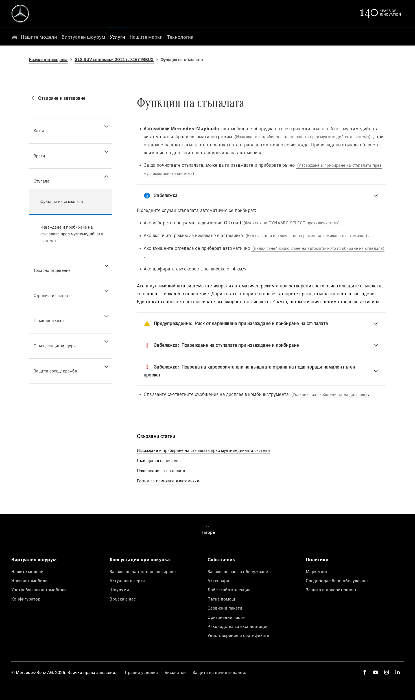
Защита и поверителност (331, 589)
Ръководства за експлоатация (237, 626)
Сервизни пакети (224, 608)
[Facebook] (364, 672)
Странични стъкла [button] (51, 295)
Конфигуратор (25, 599)
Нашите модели (27, 571)
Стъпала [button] (41, 181)
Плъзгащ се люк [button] (49, 321)
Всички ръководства (48, 59)
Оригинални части (226, 617)
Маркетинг (316, 571)
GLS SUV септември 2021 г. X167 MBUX (114, 59)
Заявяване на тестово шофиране (143, 571)
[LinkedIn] (397, 672)
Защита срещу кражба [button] (55, 371)
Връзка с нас (123, 599)
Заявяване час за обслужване (237, 571)
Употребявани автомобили (38, 589)
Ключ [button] (39, 131)
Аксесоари (218, 580)
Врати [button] (39, 156)
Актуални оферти (127, 580)
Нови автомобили (29, 580)
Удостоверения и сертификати (238, 635)
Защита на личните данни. (219, 672)
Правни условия (141, 672)
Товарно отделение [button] (52, 270)
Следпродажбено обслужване (337, 580)
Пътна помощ (221, 599)
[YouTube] (375, 672)
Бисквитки (175, 672)
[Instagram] (386, 672)
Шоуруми (119, 589)
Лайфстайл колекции (229, 589)
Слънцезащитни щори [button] (55, 346)
